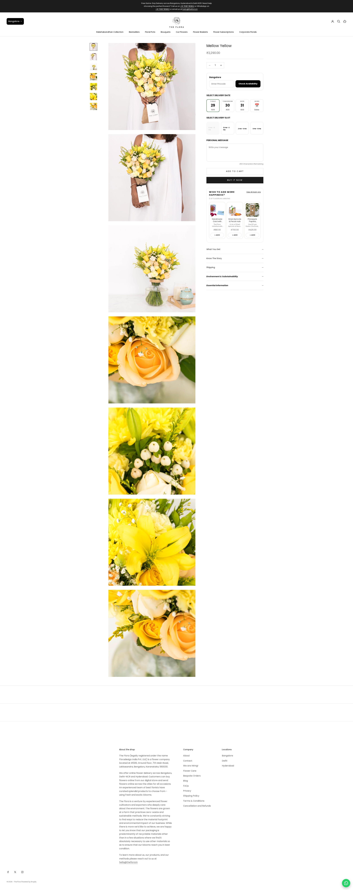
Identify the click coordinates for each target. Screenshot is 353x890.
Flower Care (189, 770)
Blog (185, 780)
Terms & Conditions (193, 800)
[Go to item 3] (93, 67)
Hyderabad (228, 765)
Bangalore (227, 755)
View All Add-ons (253, 192)
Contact (187, 760)
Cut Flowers (182, 32)
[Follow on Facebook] (8, 872)
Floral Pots (150, 32)
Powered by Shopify (29, 882)
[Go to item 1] (93, 47)
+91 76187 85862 (162, 9)
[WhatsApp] (346, 883)
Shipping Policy (191, 795)
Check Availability (248, 83)
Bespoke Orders (192, 775)
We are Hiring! (190, 765)
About (186, 755)
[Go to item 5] (93, 86)
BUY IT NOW (235, 180)
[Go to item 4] (93, 77)
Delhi (224, 760)
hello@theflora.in (190, 9)
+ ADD (217, 235)
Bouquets (165, 32)
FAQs (186, 785)
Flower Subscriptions (223, 32)
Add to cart (235, 171)
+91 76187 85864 (187, 6)
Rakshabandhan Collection (109, 32)
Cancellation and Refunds (197, 805)
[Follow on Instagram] (22, 872)
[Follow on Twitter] (15, 872)
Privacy (187, 790)
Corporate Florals (248, 32)
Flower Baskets (200, 32)
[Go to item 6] (93, 96)
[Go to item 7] (93, 106)
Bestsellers (134, 32)
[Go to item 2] (93, 57)
